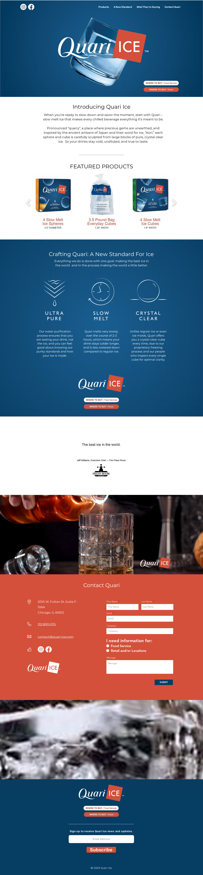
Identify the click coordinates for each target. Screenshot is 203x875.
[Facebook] (31, 7)
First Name (112, 601)
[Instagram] (23, 7)
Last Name (147, 601)
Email (109, 613)
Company (111, 626)
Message (111, 657)
